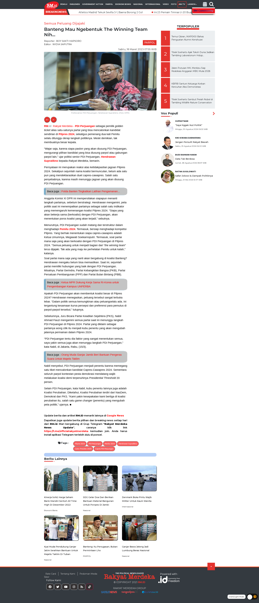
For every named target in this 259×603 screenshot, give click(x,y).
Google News (115, 415)
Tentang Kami (67, 573)
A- (54, 119)
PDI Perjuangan (85, 126)
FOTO (173, 4)
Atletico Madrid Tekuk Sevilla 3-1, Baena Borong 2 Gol (75, 12)
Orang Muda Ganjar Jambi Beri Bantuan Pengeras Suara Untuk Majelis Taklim (84, 356)
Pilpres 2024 (66, 134)
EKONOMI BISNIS (123, 4)
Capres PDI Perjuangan (104, 449)
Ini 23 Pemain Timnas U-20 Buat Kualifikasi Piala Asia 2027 (152, 12)
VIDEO (166, 4)
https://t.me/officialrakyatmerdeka (66, 431)
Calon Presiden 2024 (83, 449)
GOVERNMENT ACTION (92, 4)
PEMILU (63, 4)
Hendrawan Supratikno (128, 444)
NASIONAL (138, 4)
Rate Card (50, 573)
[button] (205, 4)
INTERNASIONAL (152, 4)
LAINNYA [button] (191, 4)
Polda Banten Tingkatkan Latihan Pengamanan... (83, 191)
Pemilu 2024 (67, 229)
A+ (47, 119)
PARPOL (109, 4)
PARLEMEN (75, 4)
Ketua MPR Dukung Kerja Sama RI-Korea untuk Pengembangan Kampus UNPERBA (83, 284)
